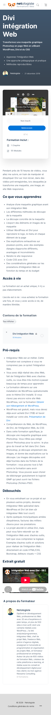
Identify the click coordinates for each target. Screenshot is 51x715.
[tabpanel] (25, 237)
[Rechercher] (38, 5)
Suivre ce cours (26, 128)
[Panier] (46, 5)
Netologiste (23, 610)
